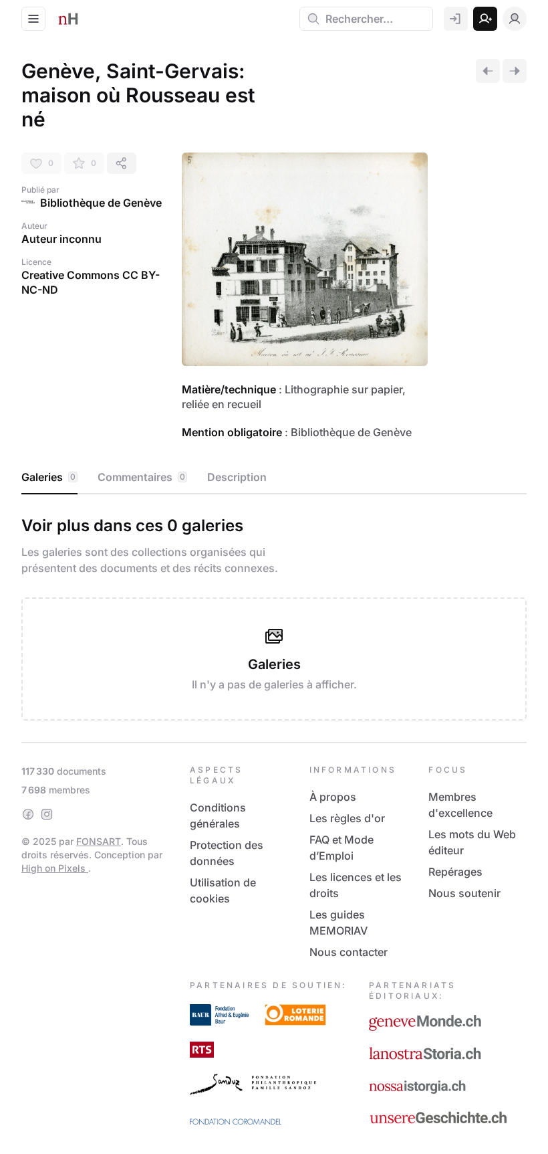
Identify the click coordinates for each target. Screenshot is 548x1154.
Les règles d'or (347, 818)
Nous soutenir (464, 893)
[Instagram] (46, 814)
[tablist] (274, 477)
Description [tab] (237, 477)
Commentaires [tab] (141, 477)
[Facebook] (28, 814)
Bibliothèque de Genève (101, 202)
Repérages (455, 871)
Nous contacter (348, 952)
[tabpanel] (274, 615)
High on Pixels (54, 868)
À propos (332, 796)
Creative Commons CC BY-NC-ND (90, 282)
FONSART (98, 841)
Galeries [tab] (48, 477)
